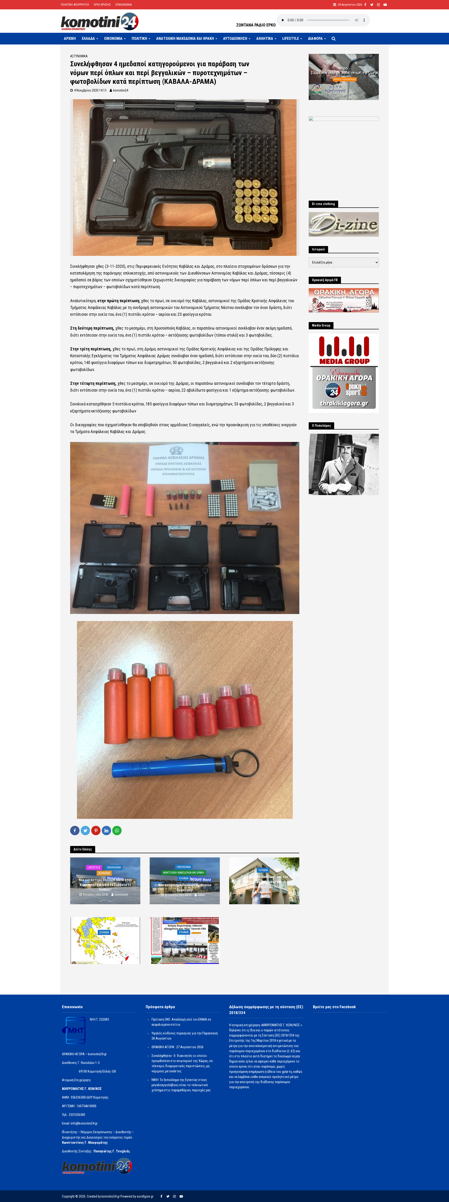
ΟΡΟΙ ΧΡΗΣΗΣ (102, 4)
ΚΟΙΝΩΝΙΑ (104, 873)
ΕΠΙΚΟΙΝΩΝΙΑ (124, 4)
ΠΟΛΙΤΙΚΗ (139, 38)
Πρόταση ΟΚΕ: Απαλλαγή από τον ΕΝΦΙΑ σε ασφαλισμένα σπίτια (264, 879)
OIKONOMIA (113, 38)
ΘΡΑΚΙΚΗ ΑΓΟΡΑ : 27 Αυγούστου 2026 (184, 939)
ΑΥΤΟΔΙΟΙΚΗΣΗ (235, 38)
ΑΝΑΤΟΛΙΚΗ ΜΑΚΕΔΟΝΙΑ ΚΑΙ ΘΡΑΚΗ (185, 38)
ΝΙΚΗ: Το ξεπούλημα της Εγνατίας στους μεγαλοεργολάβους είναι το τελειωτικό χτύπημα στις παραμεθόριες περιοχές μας (181, 1085)
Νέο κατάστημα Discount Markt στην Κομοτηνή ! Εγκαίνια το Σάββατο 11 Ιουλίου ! (105, 884)
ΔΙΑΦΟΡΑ (315, 38)
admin (201, 895)
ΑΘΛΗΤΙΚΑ (264, 38)
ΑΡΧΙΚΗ (70, 38)
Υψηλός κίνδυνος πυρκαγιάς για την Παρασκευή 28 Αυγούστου (105, 941)
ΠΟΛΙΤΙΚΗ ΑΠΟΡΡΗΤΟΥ (75, 4)
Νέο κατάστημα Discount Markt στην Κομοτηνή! (184, 887)
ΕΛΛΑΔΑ (88, 38)
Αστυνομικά (79, 56)
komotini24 (120, 90)
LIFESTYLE (290, 38)
